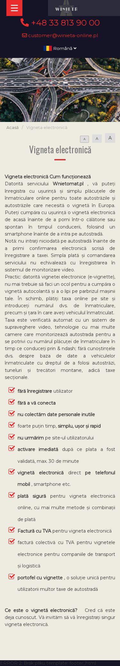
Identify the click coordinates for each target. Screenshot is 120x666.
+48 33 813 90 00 (64, 23)
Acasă (12, 127)
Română (63, 48)
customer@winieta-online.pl (62, 35)
